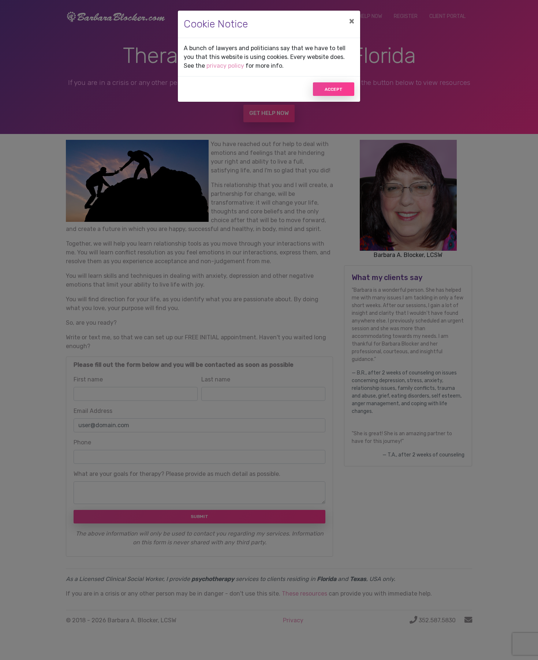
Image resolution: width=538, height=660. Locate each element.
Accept (334, 89)
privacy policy (225, 65)
